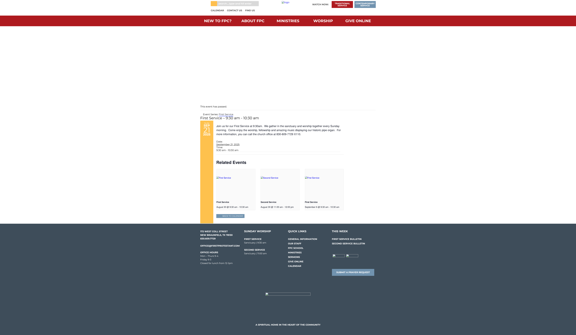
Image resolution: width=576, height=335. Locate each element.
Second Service (268, 202)
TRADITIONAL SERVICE (342, 4)
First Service (222, 202)
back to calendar (232, 216)
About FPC (252, 21)
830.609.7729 (208, 238)
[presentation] (235, 183)
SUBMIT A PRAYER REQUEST (353, 272)
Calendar (217, 10)
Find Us (250, 10)
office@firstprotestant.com (220, 245)
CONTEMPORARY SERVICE (365, 4)
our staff (294, 243)
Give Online (358, 21)
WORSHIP (323, 21)
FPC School (295, 248)
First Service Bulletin (347, 239)
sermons (294, 257)
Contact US (234, 10)
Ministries (288, 21)
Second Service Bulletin (348, 243)
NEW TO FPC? (217, 21)
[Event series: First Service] (249, 207)
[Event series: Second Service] (295, 207)
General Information (302, 239)
